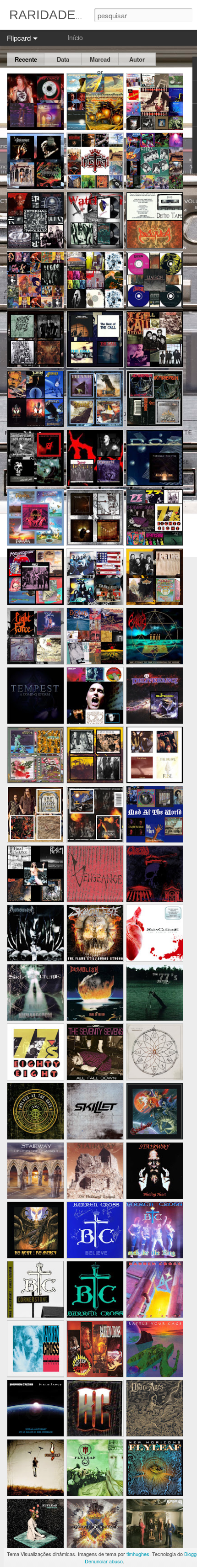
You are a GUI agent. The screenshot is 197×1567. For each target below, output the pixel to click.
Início (75, 37)
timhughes (137, 1553)
